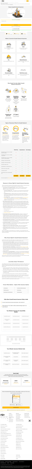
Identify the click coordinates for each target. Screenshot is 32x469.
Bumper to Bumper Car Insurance (5, 447)
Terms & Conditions (18, 26)
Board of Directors (26, 414)
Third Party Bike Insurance (15, 360)
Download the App (16, 407)
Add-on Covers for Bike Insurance (7, 360)
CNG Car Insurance (3, 427)
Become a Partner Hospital (19, 419)
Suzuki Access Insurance (15, 364)
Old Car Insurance (3, 444)
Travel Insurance (11, 420)
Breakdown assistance (7, 212)
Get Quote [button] (16, 175)
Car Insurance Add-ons (3, 453)
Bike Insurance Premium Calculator (6, 364)
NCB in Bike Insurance (18, 447)
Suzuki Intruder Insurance (25, 316)
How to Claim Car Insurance (4, 436)
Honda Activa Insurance (24, 364)
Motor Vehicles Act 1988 (24, 246)
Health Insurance (11, 419)
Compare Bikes (16, 356)
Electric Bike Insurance (25, 360)
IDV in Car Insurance (3, 450)
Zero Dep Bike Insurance (19, 438)
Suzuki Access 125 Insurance (7, 320)
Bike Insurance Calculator (19, 430)
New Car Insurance (3, 442)
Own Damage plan (26, 136)
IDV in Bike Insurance (25, 356)
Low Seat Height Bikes (18, 433)
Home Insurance (19, 292)
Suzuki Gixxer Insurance (16, 319)
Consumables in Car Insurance (4, 430)
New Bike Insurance (18, 442)
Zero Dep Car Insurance (3, 439)
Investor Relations (21, 461)
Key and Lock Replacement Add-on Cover (6, 433)
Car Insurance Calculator (4, 441)
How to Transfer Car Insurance (4, 438)
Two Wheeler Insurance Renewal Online (15, 353)
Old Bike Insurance (18, 444)
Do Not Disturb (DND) (8, 461)
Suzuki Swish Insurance (25, 319)
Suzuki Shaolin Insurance (16, 323)
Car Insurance (10, 414)
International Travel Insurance (8, 292)
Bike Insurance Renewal (19, 427)
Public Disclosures (15, 461)
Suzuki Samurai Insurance (16, 316)
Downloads (2, 461)
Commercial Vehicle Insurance (11, 417)
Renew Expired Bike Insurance (19, 439)
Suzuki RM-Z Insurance (7, 316)
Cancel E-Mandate (18, 414)
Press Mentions (18, 418)
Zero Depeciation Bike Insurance (7, 357)
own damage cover (17, 198)
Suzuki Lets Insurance (25, 323)
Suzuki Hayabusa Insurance (7, 323)
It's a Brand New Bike (16, 28)
